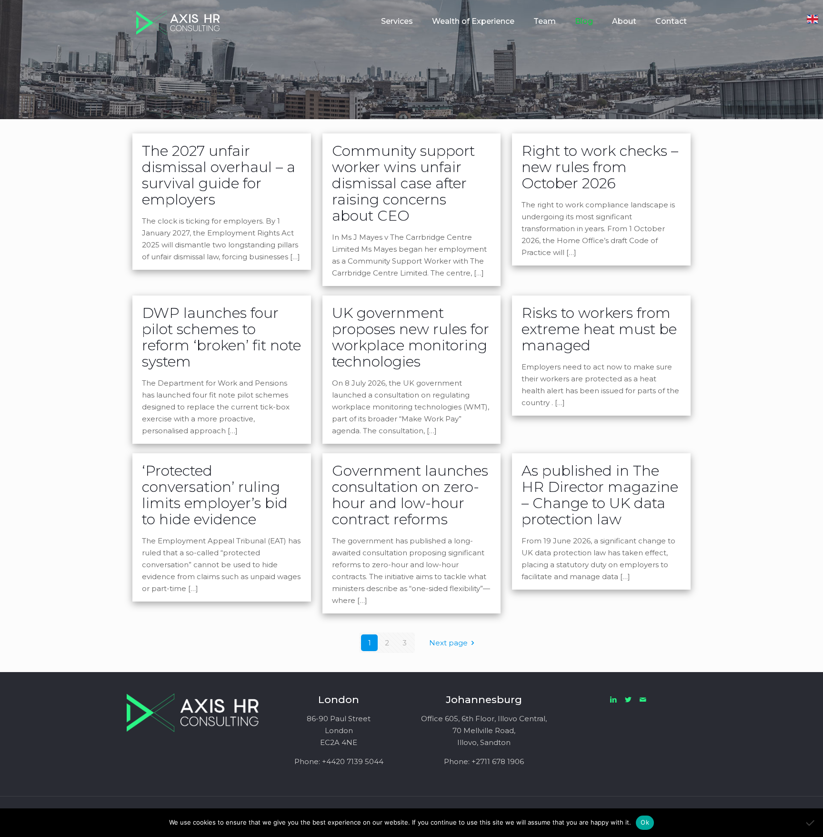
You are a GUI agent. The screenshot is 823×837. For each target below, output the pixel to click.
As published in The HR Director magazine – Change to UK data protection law (600, 495)
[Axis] (178, 21)
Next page (448, 642)
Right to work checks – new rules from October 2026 (600, 167)
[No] (811, 822)
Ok (645, 822)
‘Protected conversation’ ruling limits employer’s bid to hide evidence (215, 495)
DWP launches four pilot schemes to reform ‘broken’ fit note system (221, 337)
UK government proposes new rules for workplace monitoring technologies (410, 337)
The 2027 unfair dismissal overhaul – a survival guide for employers (218, 175)
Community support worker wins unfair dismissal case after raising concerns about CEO (403, 183)
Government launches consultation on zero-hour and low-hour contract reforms (410, 495)
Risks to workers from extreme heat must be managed (599, 329)
